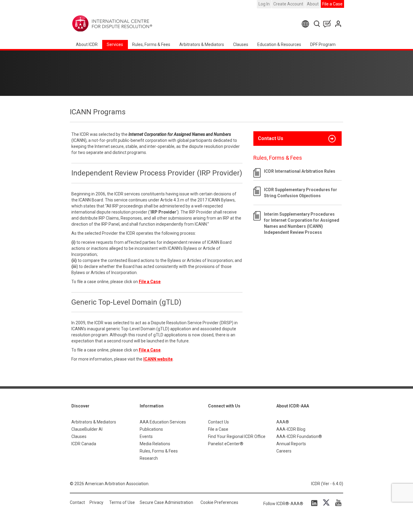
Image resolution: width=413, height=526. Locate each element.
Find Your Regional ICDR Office (236, 436)
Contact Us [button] (270, 138)
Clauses (240, 44)
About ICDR (87, 44)
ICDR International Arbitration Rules (299, 171)
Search (317, 24)
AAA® (282, 422)
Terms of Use (122, 502)
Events (146, 436)
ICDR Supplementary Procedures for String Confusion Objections (300, 192)
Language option (306, 24)
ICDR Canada (83, 443)
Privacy (96, 502)
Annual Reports (291, 443)
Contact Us (338, 24)
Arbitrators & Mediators (93, 422)
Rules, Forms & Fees (151, 44)
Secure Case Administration (166, 502)
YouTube (336, 502)
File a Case (332, 4)
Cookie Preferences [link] (219, 502)
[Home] (131, 23)
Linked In (315, 502)
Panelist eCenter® (225, 443)
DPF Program (323, 44)
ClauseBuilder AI (86, 429)
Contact (77, 502)
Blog (328, 24)
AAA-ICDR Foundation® (299, 436)
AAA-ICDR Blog (290, 429)
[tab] (297, 138)
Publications (151, 429)
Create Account (288, 4)
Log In (264, 4)
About (313, 4)
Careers (283, 451)
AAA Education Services (163, 422)
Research (149, 458)
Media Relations (155, 443)
